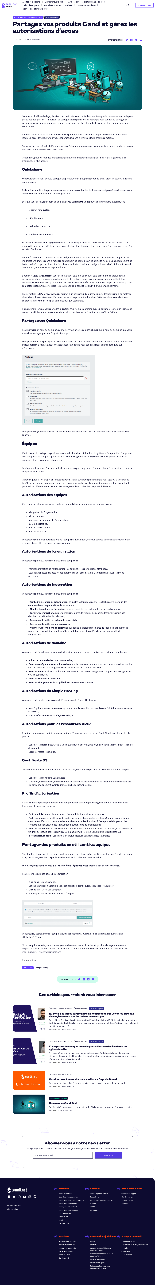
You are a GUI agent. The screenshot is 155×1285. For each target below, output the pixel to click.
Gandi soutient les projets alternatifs (134, 1245)
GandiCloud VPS (65, 1213)
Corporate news (81, 1009)
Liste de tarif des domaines (68, 1197)
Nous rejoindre (126, 1254)
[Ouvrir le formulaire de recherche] (128, 5)
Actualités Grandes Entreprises (61, 1009)
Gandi (54, 1111)
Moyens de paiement (97, 1259)
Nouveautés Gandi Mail (63, 1103)
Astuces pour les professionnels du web (28, 17)
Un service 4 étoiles (14, 1205)
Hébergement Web (66, 1251)
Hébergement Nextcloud (68, 1207)
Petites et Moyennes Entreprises (101, 1200)
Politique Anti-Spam (97, 1263)
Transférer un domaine (67, 1245)
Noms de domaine (65, 1193)
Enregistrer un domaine (67, 1241)
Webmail (93, 1203)
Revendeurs (94, 1197)
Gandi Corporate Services (99, 1193)
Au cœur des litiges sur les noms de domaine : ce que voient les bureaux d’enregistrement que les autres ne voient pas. (91, 1015)
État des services (127, 1197)
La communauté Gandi (58, 1098)
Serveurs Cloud (64, 1254)
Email (61, 1220)
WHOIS (92, 1207)
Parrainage (94, 1210)
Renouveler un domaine (68, 1248)
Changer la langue (13, 1209)
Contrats (93, 1245)
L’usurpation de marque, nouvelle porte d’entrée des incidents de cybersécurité (88, 1048)
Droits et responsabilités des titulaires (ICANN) (100, 1249)
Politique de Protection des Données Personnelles (100, 1267)
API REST (124, 1203)
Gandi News (20, 40)
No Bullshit (125, 1248)
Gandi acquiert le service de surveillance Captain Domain (83, 1079)
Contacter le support (128, 1193)
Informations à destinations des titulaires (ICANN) (101, 1255)
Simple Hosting (42, 967)
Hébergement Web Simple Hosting (71, 1200)
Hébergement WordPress (68, 1203)
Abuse (92, 1241)
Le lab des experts (52, 17)
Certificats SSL (64, 1223)
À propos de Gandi (128, 1241)
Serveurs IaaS (64, 1217)
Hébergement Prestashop (68, 1210)
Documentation (127, 1200)
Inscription (108, 1155)
